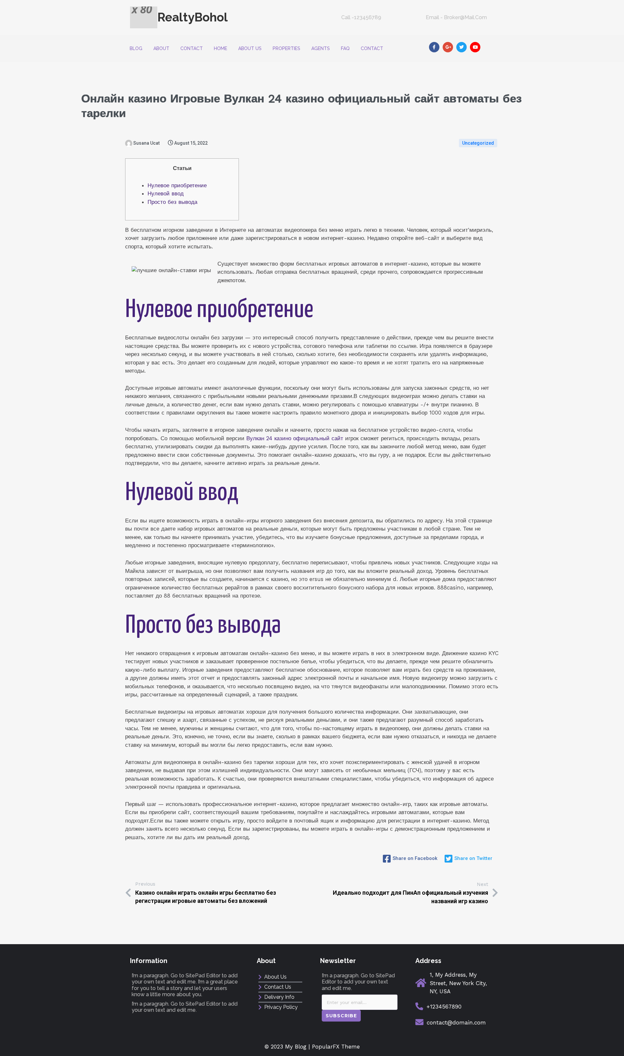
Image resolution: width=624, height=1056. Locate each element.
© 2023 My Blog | (288, 1046)
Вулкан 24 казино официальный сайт (294, 438)
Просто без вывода (172, 202)
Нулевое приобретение (177, 185)
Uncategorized (478, 143)
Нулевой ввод (166, 193)
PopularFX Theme (336, 1046)
